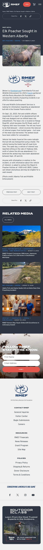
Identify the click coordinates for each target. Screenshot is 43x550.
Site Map (21, 449)
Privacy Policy (21, 463)
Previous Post (11, 192)
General (18, 41)
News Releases (21, 441)
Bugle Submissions (21, 420)
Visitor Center (21, 416)
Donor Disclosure (21, 471)
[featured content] (21, 525)
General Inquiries (21, 412)
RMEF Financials (21, 437)
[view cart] (34, 4)
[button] (21, 16)
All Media (8, 220)
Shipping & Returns (21, 467)
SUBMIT (21, 369)
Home (3, 11)
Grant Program (21, 445)
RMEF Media (10, 11)
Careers (21, 424)
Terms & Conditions (21, 475)
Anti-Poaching (7, 41)
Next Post (31, 192)
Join (26, 4)
